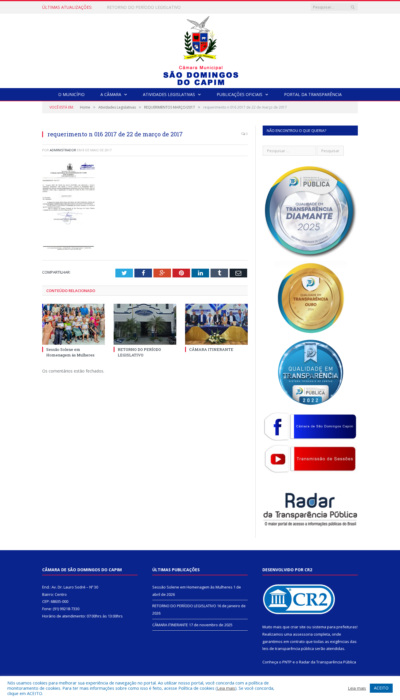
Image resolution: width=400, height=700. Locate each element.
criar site (298, 626)
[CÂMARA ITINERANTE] (216, 324)
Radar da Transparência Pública (327, 662)
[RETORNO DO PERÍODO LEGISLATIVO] (145, 324)
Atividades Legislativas (169, 94)
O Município (71, 94)
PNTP (287, 662)
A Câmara (110, 94)
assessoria (303, 634)
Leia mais (226, 688)
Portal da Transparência (313, 94)
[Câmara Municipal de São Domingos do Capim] (200, 49)
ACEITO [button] (381, 688)
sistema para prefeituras (334, 626)
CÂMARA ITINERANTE (211, 349)
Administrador (63, 150)
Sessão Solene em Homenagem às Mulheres (70, 352)
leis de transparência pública (288, 648)
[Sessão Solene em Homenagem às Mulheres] (73, 324)
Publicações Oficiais (239, 94)
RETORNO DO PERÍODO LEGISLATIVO (144, 7)
